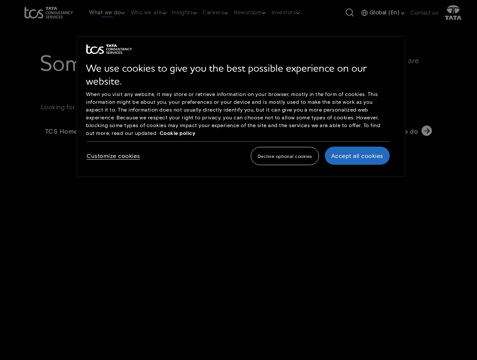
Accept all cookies (357, 156)
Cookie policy (178, 133)
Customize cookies (113, 156)
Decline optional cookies (285, 156)
